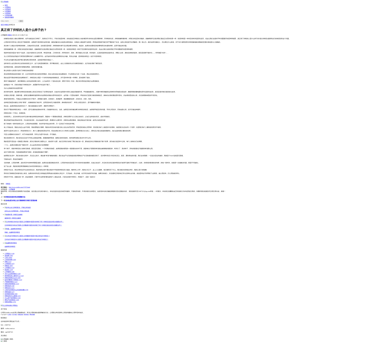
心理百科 (8, 13)
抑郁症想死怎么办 (13, 278)
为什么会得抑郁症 (13, 274)
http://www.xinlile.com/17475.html (19, 187)
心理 (8, 257)
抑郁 (8, 261)
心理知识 (8, 9)
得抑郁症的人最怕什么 (14, 276)
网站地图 (32, 314)
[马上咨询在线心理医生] (9, 305)
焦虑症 (9, 270)
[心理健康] (4, 1)
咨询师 (9, 255)
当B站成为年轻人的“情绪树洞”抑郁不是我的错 (21, 200)
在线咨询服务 (9, 17)
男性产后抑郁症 (12, 300)
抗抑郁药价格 (11, 294)
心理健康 (12, 189)
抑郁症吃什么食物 (13, 296)
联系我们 (26, 314)
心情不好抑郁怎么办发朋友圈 (16, 290)
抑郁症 (6, 24)
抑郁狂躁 (9, 292)
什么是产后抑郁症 (13, 298)
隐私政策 (20, 314)
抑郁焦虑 (9, 286)
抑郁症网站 (10, 302)
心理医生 (8, 7)
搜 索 (21, 21)
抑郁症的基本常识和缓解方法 (15, 197)
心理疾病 (9, 263)
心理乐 (9, 314)
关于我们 (14, 314)
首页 (6, 5)
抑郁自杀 (9, 288)
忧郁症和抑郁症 (12, 284)
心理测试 (8, 11)
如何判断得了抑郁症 (13, 280)
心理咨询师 (8, 15)
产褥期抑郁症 (11, 282)
